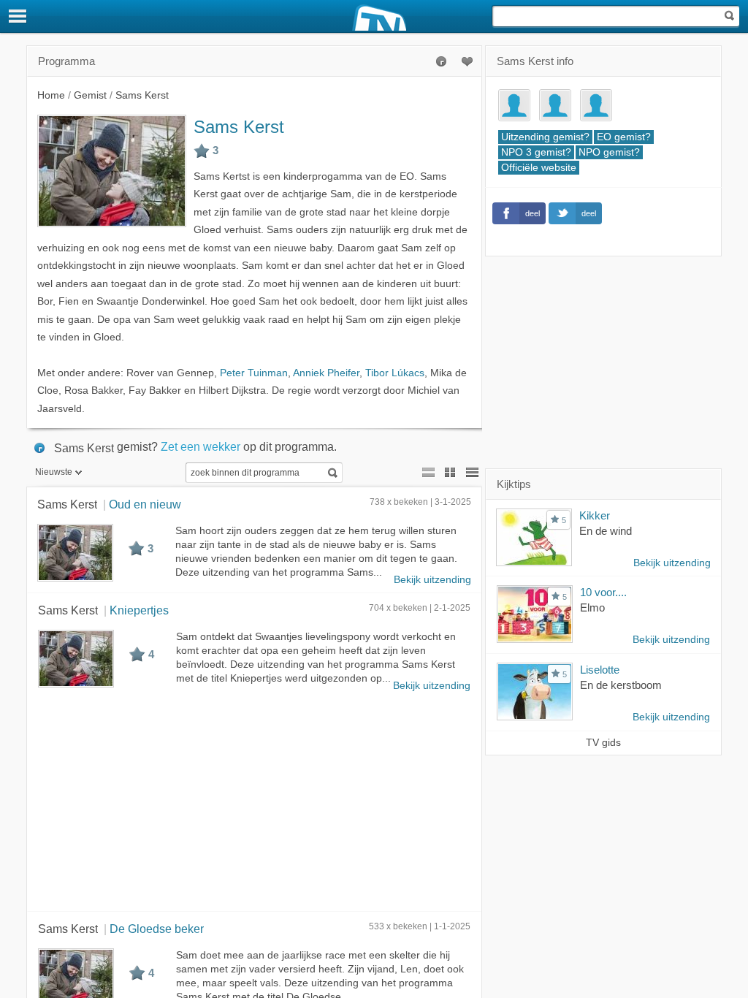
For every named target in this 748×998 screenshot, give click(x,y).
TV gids (603, 742)
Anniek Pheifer (326, 372)
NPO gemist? (609, 152)
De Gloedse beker (157, 928)
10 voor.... (603, 592)
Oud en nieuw (145, 504)
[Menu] (18, 16)
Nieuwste (53, 472)
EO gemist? (624, 137)
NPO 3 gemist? (536, 152)
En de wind (605, 531)
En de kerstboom (621, 685)
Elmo (592, 607)
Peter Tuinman (254, 372)
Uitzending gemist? (545, 137)
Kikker (594, 515)
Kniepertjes (139, 610)
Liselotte (599, 669)
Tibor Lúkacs (394, 372)
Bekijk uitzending (432, 579)
